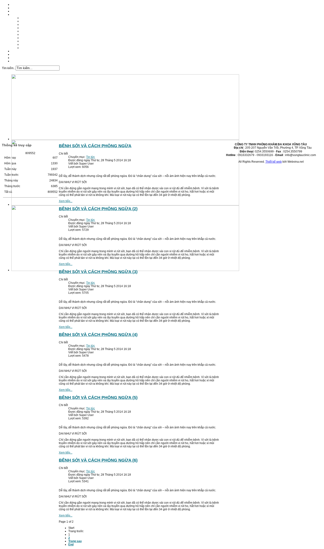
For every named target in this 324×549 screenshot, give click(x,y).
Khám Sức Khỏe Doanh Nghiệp (41, 47)
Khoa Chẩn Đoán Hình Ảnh (38, 37)
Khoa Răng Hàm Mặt (34, 21)
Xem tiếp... (65, 327)
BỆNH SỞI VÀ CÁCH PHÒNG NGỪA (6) (98, 460)
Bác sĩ (15, 11)
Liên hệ (16, 61)
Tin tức (15, 54)
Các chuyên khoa (22, 14)
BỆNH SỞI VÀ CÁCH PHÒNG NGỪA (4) (98, 334)
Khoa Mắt (27, 41)
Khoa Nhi (27, 31)
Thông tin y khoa (22, 51)
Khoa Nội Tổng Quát (34, 17)
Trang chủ (17, 4)
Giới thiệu (17, 7)
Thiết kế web (273, 161)
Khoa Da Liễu (30, 24)
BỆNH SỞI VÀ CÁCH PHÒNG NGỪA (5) (98, 397)
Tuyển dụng (19, 57)
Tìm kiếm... (9, 68)
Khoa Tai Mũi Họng (33, 27)
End (71, 544)
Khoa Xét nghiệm (32, 44)
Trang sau (75, 541)
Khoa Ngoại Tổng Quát (36, 34)
